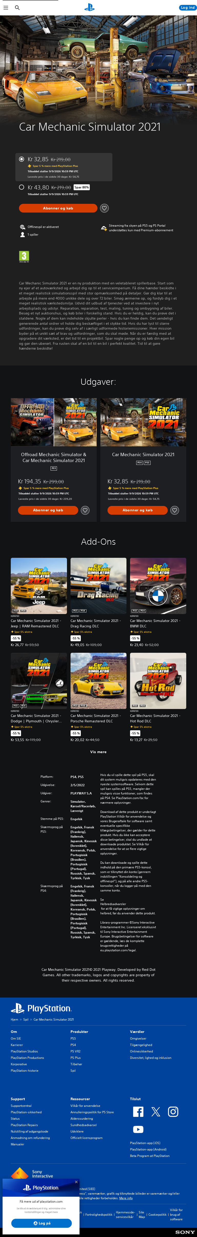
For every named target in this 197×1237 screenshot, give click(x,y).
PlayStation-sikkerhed (26, 1112)
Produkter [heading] (79, 1031)
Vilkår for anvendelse (85, 1106)
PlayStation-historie (24, 1070)
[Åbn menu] (6, 7)
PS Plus (76, 1058)
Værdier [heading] (137, 1031)
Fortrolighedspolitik (98, 1214)
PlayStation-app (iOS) (145, 1143)
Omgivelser (138, 1038)
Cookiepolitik (157, 1214)
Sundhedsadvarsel (84, 1125)
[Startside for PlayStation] (89, 8)
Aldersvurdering (82, 1118)
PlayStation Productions (27, 1058)
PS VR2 (75, 1051)
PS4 (73, 1045)
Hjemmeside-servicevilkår (125, 1214)
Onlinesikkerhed (141, 1051)
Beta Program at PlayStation (150, 1156)
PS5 (73, 1038)
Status (15, 1118)
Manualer (17, 1144)
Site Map (142, 1214)
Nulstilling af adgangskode (29, 1131)
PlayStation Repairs (24, 1125)
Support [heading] (18, 1099)
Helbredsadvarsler (113, 904)
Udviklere (77, 1131)
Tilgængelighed (141, 1045)
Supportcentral (21, 1106)
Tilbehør (76, 1064)
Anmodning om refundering (30, 1138)
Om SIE (16, 1038)
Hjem (14, 1019)
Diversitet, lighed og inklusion (150, 1058)
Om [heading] (14, 1031)
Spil (25, 1019)
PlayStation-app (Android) (148, 1149)
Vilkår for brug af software (176, 1214)
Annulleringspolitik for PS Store (92, 1112)
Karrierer (17, 1045)
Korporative (19, 1064)
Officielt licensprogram (87, 1138)
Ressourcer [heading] (80, 1099)
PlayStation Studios (24, 1051)
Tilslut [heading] (135, 1099)
